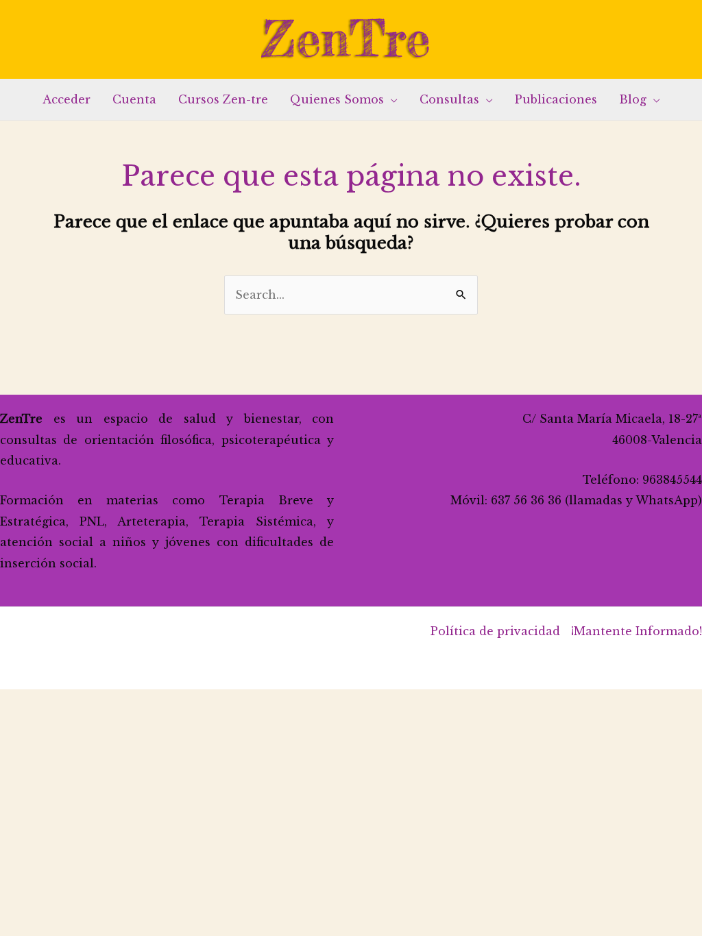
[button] (391, 99)
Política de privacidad (495, 631)
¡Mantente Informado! (636, 631)
